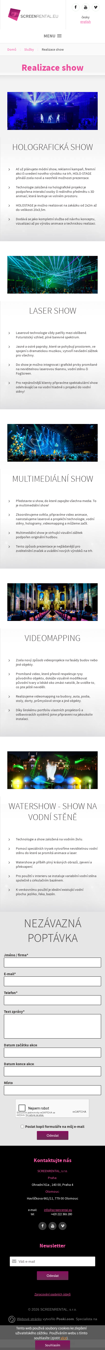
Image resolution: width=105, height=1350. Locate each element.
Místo (8, 1082)
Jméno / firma (15, 955)
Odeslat (53, 1135)
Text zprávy (13, 1011)
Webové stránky (29, 1319)
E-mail (9, 973)
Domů (11, 49)
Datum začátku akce (20, 1045)
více (64, 1338)
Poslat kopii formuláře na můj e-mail (54, 1126)
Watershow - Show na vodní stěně (53, 812)
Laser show (52, 310)
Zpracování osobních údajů (52, 1294)
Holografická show (52, 147)
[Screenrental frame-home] (33, 14)
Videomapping (53, 638)
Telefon (10, 992)
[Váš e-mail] (14, 1261)
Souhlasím (52, 1345)
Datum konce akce (19, 1063)
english (85, 21)
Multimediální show (52, 478)
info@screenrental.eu (58, 1210)
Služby (29, 49)
